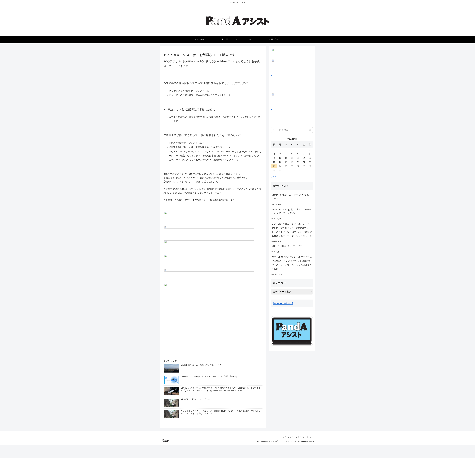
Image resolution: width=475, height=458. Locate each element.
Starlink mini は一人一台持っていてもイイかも (291, 197)
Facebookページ (283, 303)
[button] (310, 130)
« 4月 (273, 177)
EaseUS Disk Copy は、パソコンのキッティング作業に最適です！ (291, 211)
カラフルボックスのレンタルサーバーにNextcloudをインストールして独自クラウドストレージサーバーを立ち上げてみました (292, 263)
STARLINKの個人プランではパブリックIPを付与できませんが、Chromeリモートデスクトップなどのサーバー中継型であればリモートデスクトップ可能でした (292, 230)
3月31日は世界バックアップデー (288, 246)
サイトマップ (288, 437)
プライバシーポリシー (304, 437)
